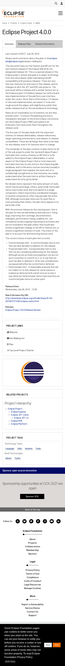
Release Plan (24, 44)
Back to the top (32, 509)
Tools (38, 449)
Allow (56, 645)
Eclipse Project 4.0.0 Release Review (23, 310)
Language (10, 449)
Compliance (33, 577)
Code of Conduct (32, 581)
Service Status (32, 608)
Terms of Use (32, 574)
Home (4, 23)
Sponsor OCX (32, 496)
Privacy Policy (33, 570)
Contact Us (32, 611)
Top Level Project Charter (21, 350)
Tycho (17, 458)
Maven (8, 458)
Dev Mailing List (16, 338)
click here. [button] (10, 661)
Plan (11, 344)
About (32, 539)
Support (32, 615)
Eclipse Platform (19, 424)
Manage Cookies (32, 588)
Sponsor (32, 554)
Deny (48, 645)
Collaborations (32, 546)
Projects (13, 23)
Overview (9, 44)
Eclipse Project (26, 23)
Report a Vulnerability (32, 604)
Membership (32, 550)
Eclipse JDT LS (21, 418)
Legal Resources (32, 584)
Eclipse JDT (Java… (20, 415)
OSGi (20, 449)
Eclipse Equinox (18, 412)
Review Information (45, 44)
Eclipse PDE (16, 421)
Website (13, 332)
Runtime (28, 449)
